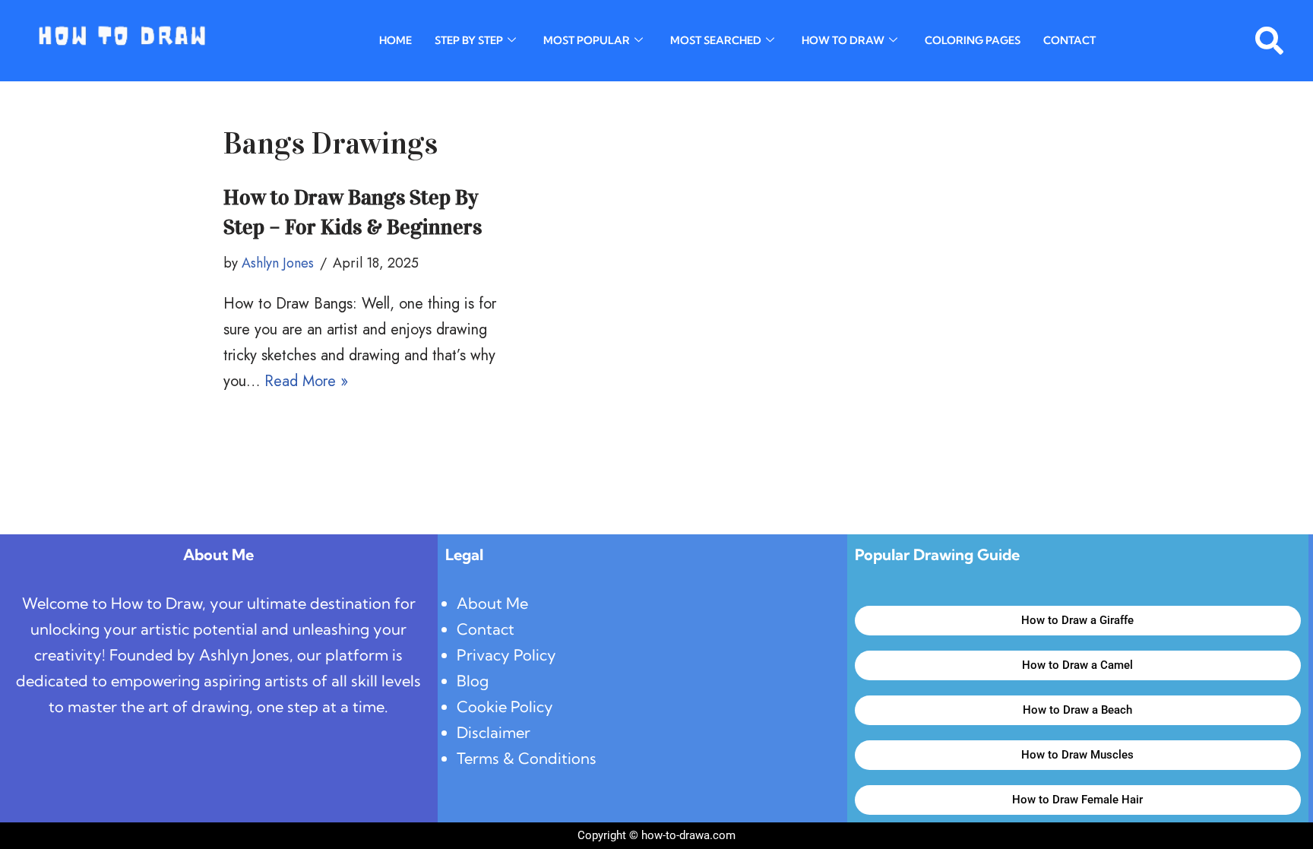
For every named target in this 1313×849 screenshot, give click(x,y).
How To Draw (843, 40)
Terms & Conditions (526, 758)
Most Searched (715, 40)
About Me (492, 603)
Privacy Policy (506, 654)
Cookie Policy (505, 706)
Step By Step (469, 40)
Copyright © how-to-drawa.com (656, 835)
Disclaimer (493, 732)
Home (395, 40)
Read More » (306, 381)
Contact (1069, 40)
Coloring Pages (972, 40)
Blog (473, 680)
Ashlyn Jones (278, 263)
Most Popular (586, 40)
